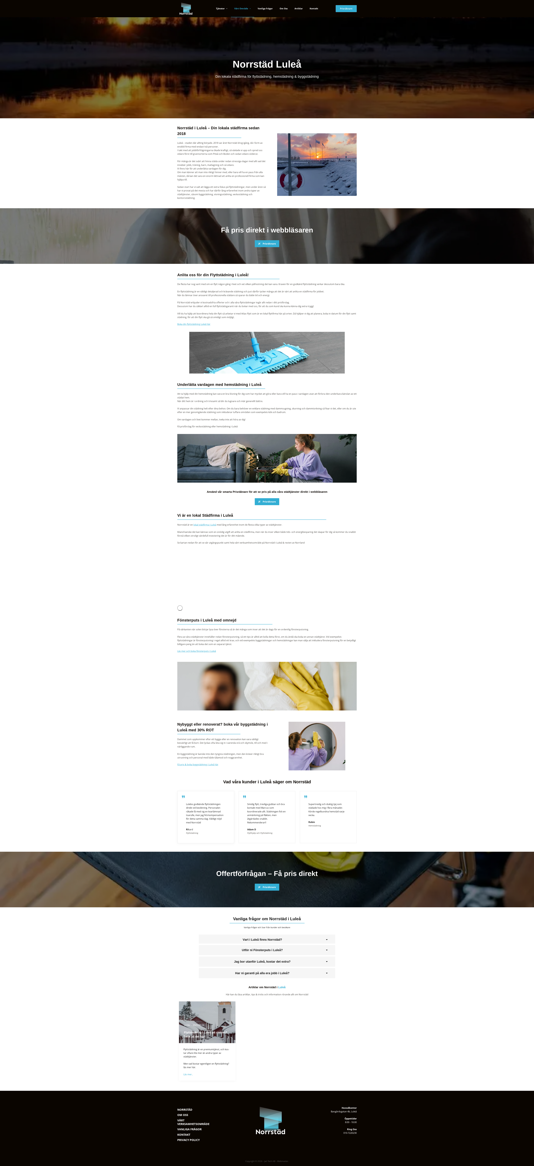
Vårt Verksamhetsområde (193, 1122)
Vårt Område (241, 8)
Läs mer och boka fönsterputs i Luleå (196, 651)
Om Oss (284, 8)
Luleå (281, 987)
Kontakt (314, 8)
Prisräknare (346, 8)
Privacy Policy (188, 1140)
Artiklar (299, 8)
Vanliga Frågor (265, 8)
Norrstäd (184, 1110)
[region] (267, 576)
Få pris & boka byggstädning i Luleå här (197, 764)
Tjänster (220, 8)
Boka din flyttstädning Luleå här (193, 324)
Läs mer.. (188, 1074)
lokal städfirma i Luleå (204, 524)
